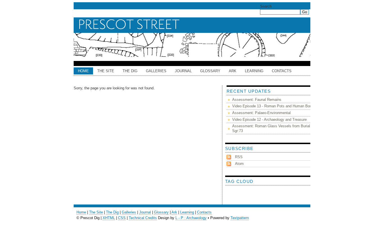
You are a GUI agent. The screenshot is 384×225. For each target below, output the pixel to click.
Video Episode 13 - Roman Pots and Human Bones (274, 106)
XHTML (109, 218)
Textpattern (240, 218)
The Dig (130, 71)
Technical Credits (143, 218)
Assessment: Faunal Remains (256, 99)
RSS (239, 157)
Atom (239, 164)
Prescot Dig (193, 24)
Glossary (210, 71)
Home (83, 71)
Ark (174, 212)
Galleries (156, 71)
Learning (254, 71)
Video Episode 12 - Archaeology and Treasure (269, 119)
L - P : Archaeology (191, 218)
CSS (122, 218)
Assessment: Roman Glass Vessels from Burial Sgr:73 (271, 128)
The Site (105, 71)
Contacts (282, 71)
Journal (183, 71)
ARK (232, 71)
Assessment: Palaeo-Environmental (261, 113)
